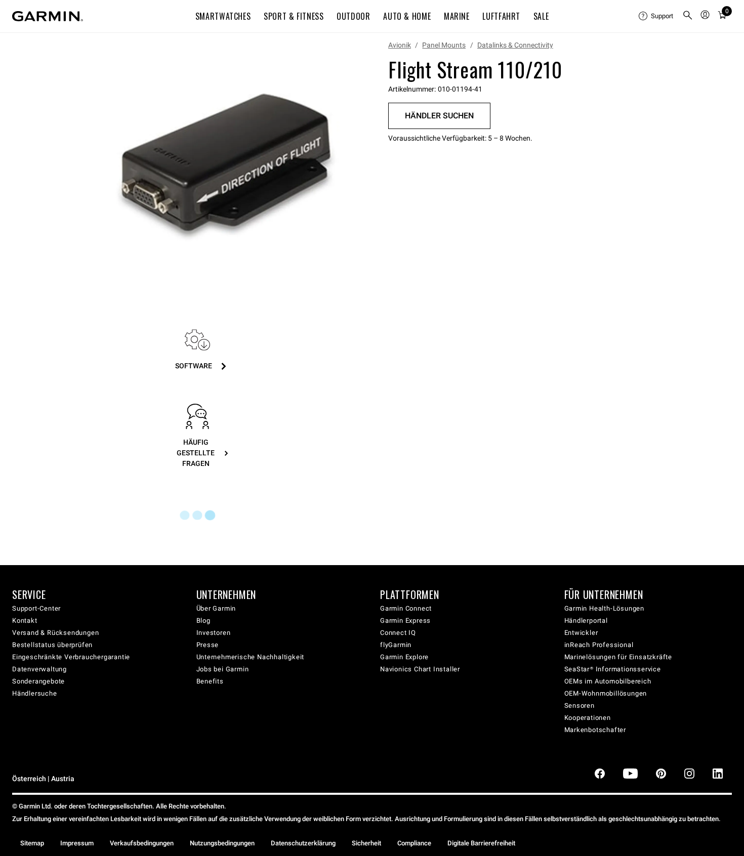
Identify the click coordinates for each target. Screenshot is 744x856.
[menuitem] (656, 16)
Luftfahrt (501, 16)
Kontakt (24, 620)
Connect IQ (398, 632)
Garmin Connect (406, 608)
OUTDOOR (353, 16)
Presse (207, 645)
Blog (203, 620)
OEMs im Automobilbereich (607, 681)
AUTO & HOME (407, 16)
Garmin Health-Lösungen (604, 608)
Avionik (399, 45)
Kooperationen (587, 717)
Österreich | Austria (43, 779)
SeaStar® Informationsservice (612, 669)
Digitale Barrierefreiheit (481, 843)
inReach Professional (599, 645)
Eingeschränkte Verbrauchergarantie (71, 657)
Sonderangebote (38, 681)
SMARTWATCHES (223, 16)
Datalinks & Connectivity (515, 45)
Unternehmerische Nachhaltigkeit (250, 657)
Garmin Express (405, 620)
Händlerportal (586, 620)
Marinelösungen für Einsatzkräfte (618, 657)
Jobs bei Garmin (222, 669)
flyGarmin (395, 645)
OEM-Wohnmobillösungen (605, 693)
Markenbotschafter (595, 730)
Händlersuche (34, 693)
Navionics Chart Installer (420, 669)
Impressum (77, 843)
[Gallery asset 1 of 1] (226, 163)
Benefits (210, 681)
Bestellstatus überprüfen (52, 645)
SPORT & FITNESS (294, 16)
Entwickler (581, 632)
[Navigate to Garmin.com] (47, 16)
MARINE (457, 16)
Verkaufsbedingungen (142, 843)
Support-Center (36, 608)
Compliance (414, 843)
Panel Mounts (444, 45)
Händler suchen (439, 115)
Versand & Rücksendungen (55, 632)
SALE (541, 16)
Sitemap (32, 843)
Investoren (213, 632)
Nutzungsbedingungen (222, 843)
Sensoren (579, 705)
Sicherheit (366, 843)
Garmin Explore (404, 657)
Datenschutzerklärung (303, 843)
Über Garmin (216, 608)
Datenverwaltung (39, 669)
